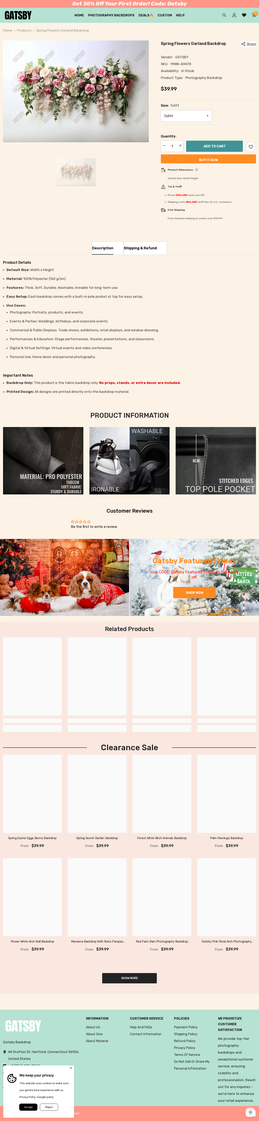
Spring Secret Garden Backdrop (97, 838)
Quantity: (168, 136)
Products (24, 30)
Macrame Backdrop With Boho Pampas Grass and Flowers (97, 942)
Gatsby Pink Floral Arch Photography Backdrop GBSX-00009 (227, 942)
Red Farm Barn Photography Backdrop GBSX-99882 (162, 942)
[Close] (71, 1068)
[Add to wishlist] (251, 147)
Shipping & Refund (140, 248)
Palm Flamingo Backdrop (226, 838)
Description (102, 248)
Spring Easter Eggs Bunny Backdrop (32, 838)
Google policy (45, 1097)
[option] (76, 91)
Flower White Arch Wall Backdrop (32, 942)
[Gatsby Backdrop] (64, 577)
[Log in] (234, 15)
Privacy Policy (27, 1097)
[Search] (224, 15)
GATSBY (181, 57)
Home (7, 30)
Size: (170, 105)
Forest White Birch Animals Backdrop (162, 838)
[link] (43, 461)
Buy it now (208, 160)
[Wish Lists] (244, 15)
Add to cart (215, 146)
